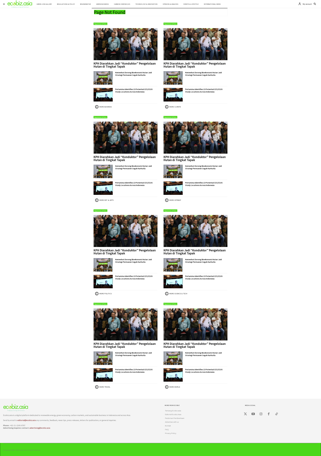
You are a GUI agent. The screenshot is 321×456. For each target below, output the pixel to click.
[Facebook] (268, 414)
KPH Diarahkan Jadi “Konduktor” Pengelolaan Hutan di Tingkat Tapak (125, 64)
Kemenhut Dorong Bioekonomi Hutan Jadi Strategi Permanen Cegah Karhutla (133, 73)
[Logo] (73, 407)
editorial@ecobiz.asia (26, 420)
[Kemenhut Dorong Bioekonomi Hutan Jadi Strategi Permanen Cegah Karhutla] (103, 78)
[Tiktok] (276, 414)
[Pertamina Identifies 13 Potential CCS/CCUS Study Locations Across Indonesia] (103, 94)
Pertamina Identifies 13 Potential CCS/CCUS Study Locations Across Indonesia (134, 90)
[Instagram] (261, 414)
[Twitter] (245, 414)
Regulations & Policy (100, 24)
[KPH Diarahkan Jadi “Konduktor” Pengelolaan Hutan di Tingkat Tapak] (125, 44)
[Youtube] (253, 414)
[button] (315, 4)
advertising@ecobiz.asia (39, 428)
